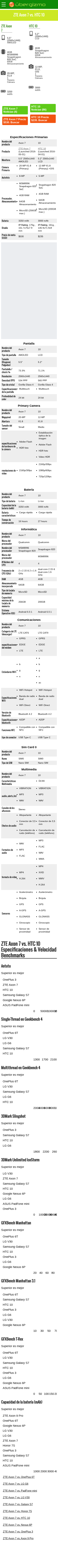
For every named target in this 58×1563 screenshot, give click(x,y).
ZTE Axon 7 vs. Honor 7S (17, 1511)
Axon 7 (6, 28)
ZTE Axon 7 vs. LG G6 (15, 1483)
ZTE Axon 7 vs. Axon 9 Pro (18, 1538)
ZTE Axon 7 (24, 148)
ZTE (3, 26)
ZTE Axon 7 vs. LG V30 (16, 1497)
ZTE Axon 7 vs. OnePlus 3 (18, 1531)
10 (36, 26)
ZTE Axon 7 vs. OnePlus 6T (19, 1477)
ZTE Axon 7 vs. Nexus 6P (17, 1525)
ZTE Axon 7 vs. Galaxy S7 (18, 1504)
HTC (31, 26)
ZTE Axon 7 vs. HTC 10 (16, 1518)
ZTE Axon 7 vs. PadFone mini (20, 1490)
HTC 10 (42, 148)
